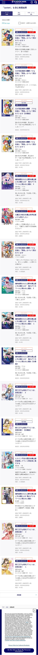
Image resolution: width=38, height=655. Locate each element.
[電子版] (8, 115)
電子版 (31, 32)
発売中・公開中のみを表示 (28, 23)
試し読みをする (22, 32)
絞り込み (7, 23)
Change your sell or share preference (15, 640)
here (27, 622)
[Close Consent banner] (34, 610)
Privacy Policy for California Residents (19, 645)
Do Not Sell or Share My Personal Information (17, 636)
